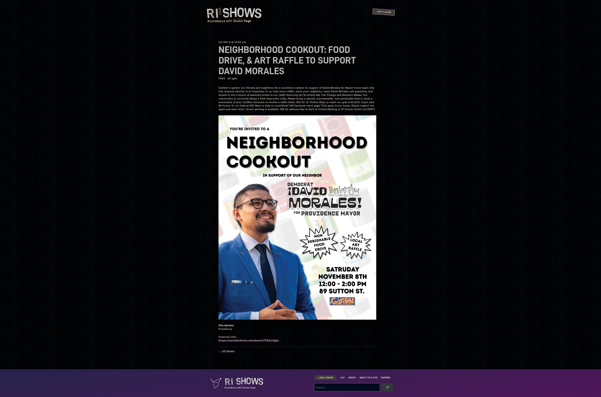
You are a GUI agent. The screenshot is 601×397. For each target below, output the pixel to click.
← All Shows (226, 351)
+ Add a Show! (384, 12)
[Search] (387, 387)
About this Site (369, 377)
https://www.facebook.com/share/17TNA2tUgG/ (248, 340)
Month (352, 377)
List (342, 377)
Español (386, 377)
